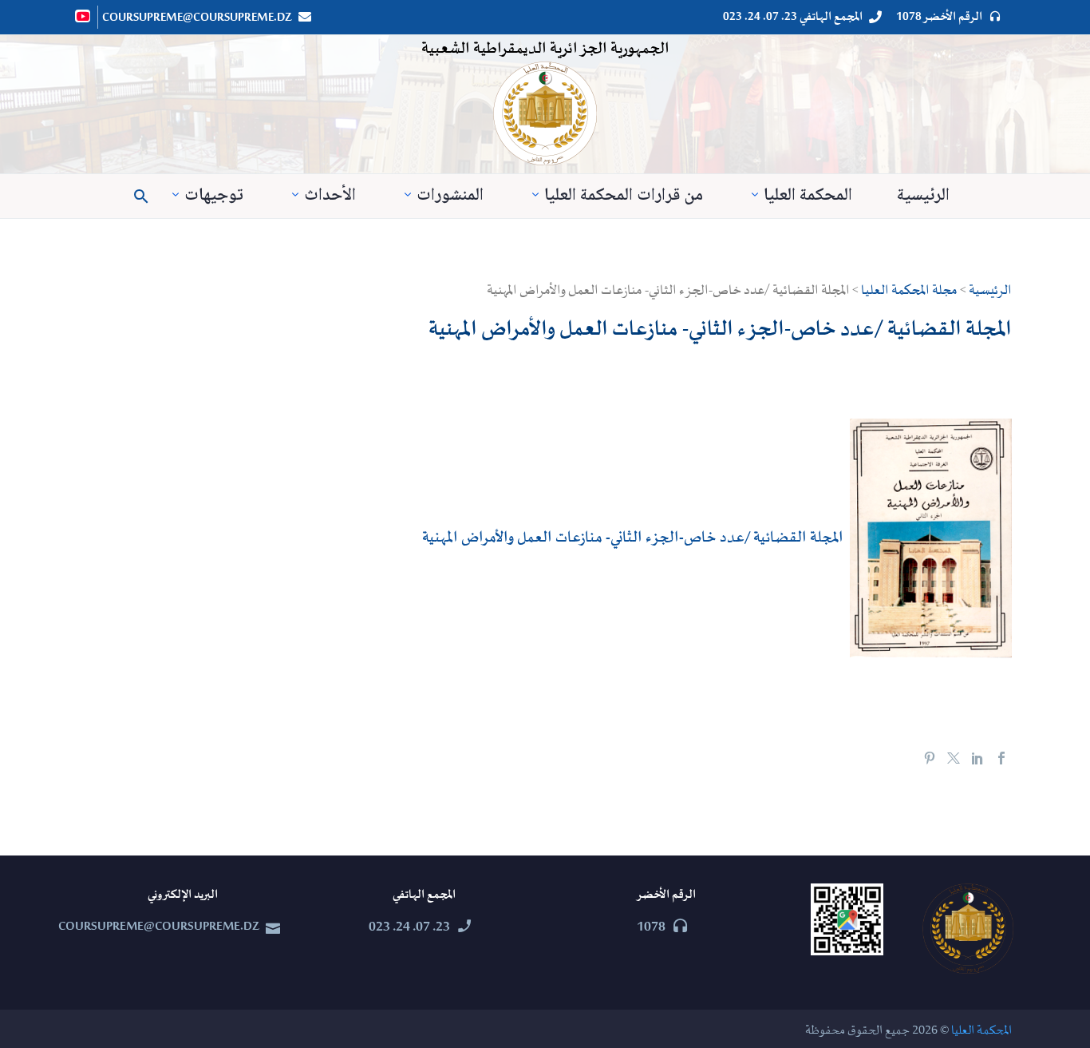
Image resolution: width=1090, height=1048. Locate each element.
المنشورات (450, 196)
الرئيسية (923, 196)
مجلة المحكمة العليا (909, 291)
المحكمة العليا (808, 196)
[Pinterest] (929, 758)
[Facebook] (1001, 758)
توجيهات (213, 196)
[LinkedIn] (977, 758)
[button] (141, 196)
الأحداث (330, 196)
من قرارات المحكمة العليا (623, 196)
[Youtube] (83, 16)
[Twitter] (953, 758)
